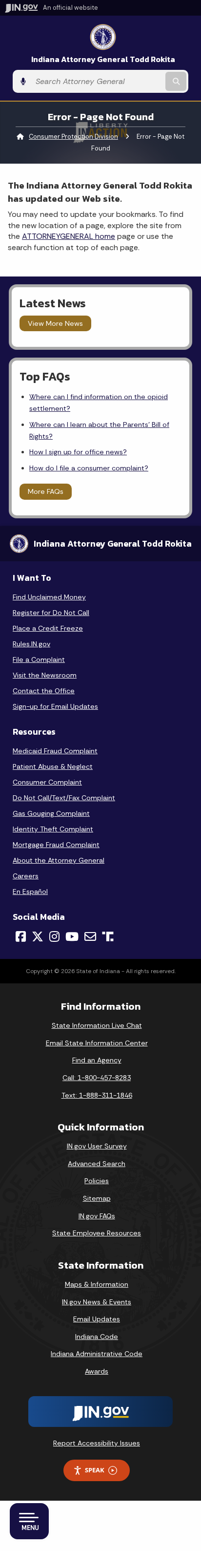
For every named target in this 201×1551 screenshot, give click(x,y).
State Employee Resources (96, 1233)
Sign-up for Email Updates (55, 706)
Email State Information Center (97, 1043)
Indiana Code (96, 1336)
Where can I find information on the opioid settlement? (98, 402)
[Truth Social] (108, 937)
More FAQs (45, 491)
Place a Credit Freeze (48, 628)
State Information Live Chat (97, 1025)
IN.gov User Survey (97, 1146)
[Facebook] (21, 936)
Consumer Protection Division (73, 136)
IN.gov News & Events (96, 1301)
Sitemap (97, 1198)
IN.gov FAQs (97, 1215)
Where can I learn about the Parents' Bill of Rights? (99, 430)
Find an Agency (96, 1060)
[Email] (90, 936)
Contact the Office (44, 690)
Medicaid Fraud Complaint (55, 750)
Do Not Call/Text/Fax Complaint (64, 797)
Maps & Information (96, 1284)
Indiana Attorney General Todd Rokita (103, 59)
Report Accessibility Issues (96, 1443)
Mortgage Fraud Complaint (56, 844)
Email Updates (96, 1319)
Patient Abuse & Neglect (53, 766)
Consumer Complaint (47, 782)
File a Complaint (39, 659)
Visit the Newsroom (45, 675)
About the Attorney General (58, 860)
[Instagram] (54, 936)
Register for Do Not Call (51, 612)
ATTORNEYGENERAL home (68, 236)
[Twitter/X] (37, 936)
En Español (30, 891)
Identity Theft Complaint (53, 829)
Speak (94, 1470)
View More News (55, 323)
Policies (96, 1180)
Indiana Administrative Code (96, 1353)
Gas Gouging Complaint (51, 813)
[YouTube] (72, 936)
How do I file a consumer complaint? (88, 468)
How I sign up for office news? (78, 451)
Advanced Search (96, 1163)
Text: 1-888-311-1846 (96, 1095)
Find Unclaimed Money (49, 597)
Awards (96, 1371)
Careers (26, 875)
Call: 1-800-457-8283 (96, 1077)
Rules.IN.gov (31, 643)
